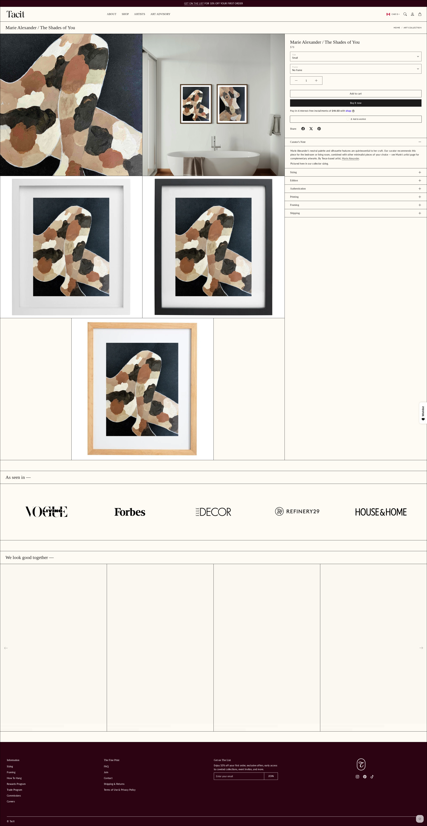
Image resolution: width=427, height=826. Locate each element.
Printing (294, 196)
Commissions (14, 795)
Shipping (295, 213)
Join (106, 772)
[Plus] (316, 80)
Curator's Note (298, 141)
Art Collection (412, 27)
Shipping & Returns (114, 783)
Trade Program (14, 789)
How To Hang (14, 778)
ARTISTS (139, 14)
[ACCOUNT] (412, 14)
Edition (294, 180)
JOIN (271, 776)
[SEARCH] (405, 14)
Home (397, 27)
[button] (303, 128)
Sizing (293, 172)
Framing (294, 205)
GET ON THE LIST (194, 3)
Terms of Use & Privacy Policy (119, 789)
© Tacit (11, 821)
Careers (11, 801)
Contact (108, 778)
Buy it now (355, 103)
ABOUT (112, 14)
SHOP (125, 14)
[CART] (419, 14)
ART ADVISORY (160, 14)
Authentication (298, 188)
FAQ (106, 766)
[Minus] (296, 80)
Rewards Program (16, 783)
